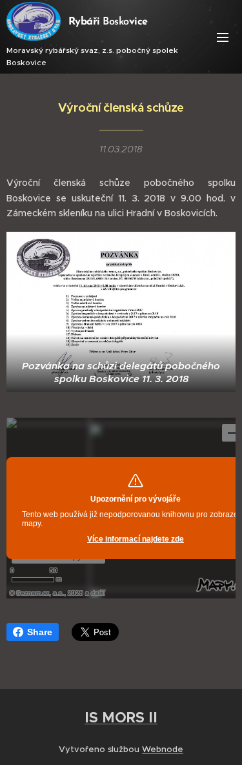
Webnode (162, 749)
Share (39, 632)
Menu (223, 37)
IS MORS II (121, 717)
